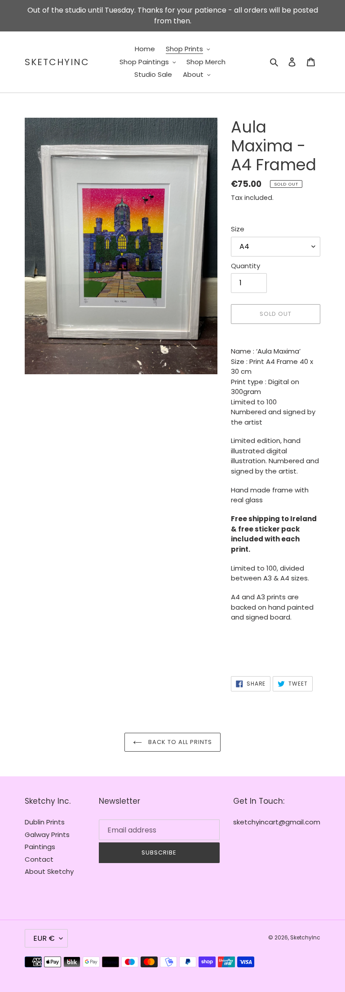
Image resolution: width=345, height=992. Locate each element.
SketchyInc (57, 62)
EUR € (44, 938)
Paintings (40, 846)
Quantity (245, 265)
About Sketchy (49, 871)
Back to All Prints (179, 742)
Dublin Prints (45, 822)
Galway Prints (47, 834)
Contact (39, 859)
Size (237, 229)
